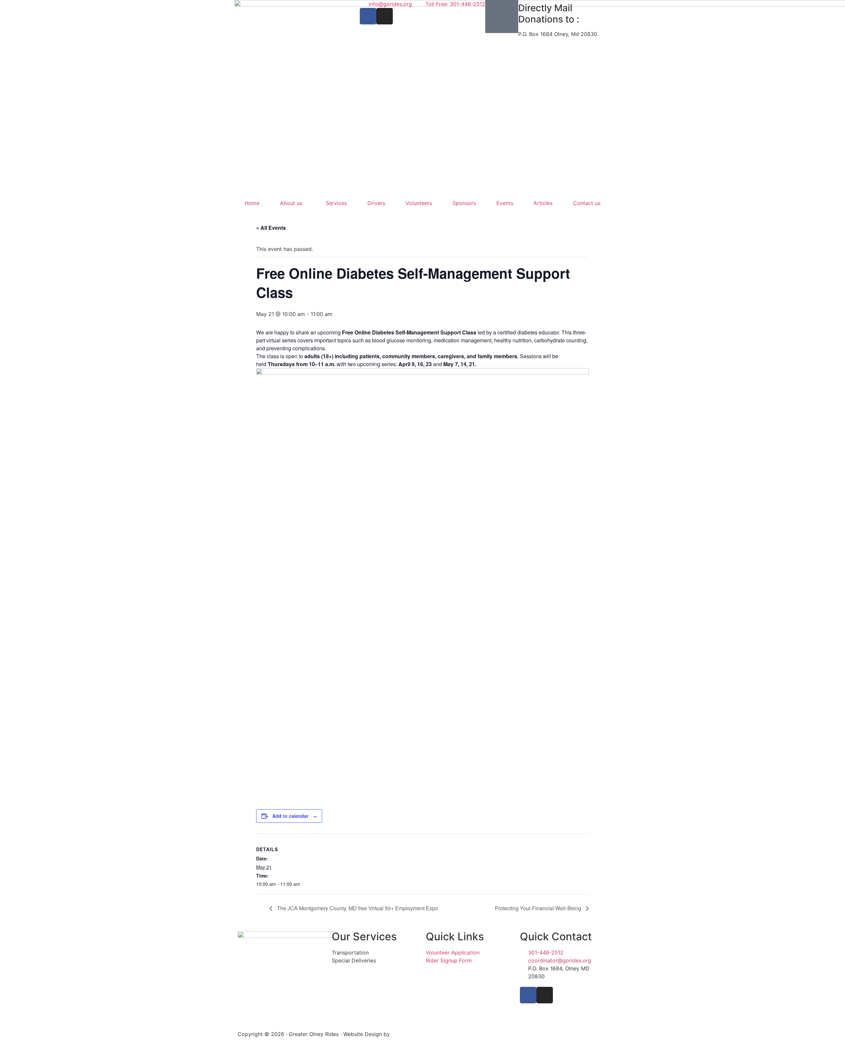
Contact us (586, 203)
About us (291, 203)
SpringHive (405, 1034)
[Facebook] (368, 16)
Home (252, 203)
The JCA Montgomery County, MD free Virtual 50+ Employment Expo (357, 908)
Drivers (376, 203)
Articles (543, 203)
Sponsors (464, 203)
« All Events (271, 227)
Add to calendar (290, 816)
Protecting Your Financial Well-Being (539, 908)
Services (336, 203)
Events (504, 203)
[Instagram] (384, 16)
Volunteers (419, 203)
